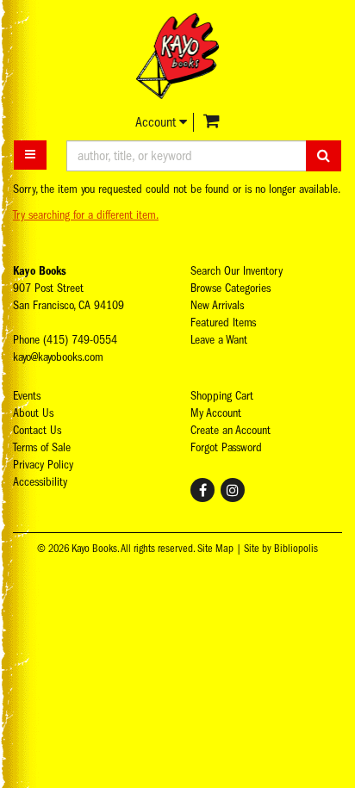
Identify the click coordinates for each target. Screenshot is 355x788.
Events (26, 395)
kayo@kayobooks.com (58, 357)
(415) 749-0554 (80, 339)
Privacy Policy (43, 464)
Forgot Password (226, 447)
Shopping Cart (221, 395)
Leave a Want (218, 339)
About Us (33, 413)
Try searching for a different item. (86, 215)
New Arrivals (217, 305)
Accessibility (40, 482)
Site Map (215, 549)
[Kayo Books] (177, 56)
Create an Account (230, 430)
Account (157, 122)
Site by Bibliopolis (281, 549)
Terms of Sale (42, 447)
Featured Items (223, 322)
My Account (215, 413)
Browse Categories (230, 288)
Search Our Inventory (236, 271)
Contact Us (37, 430)
